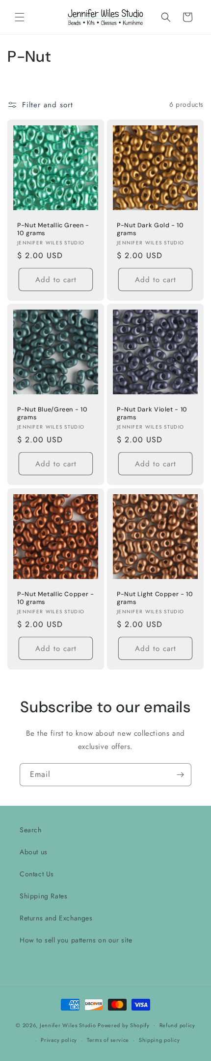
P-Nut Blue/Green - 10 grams (52, 413)
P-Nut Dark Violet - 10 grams (152, 413)
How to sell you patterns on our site (76, 940)
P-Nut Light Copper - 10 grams (155, 598)
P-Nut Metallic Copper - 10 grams (55, 598)
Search (31, 830)
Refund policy (177, 1025)
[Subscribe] (180, 774)
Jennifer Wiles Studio (68, 1025)
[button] (19, 17)
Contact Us (37, 874)
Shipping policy (159, 1040)
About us (34, 852)
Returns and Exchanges (56, 918)
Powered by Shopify (124, 1025)
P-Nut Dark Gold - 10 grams (150, 229)
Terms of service (108, 1040)
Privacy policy (59, 1040)
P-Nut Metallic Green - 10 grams (53, 229)
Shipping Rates (43, 896)
